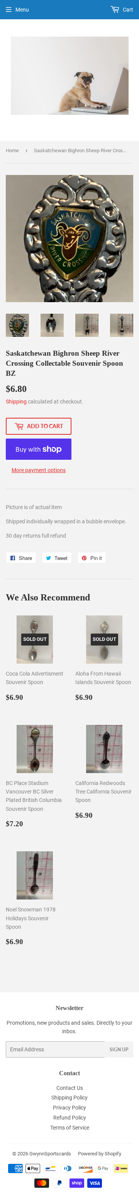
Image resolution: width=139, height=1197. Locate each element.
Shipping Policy (69, 1097)
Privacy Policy (69, 1108)
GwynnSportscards (50, 1154)
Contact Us (69, 1088)
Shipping (16, 401)
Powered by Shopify (99, 1154)
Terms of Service (69, 1128)
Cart (127, 10)
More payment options (39, 470)
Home (12, 150)
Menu (22, 10)
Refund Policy (69, 1118)
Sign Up (119, 1049)
